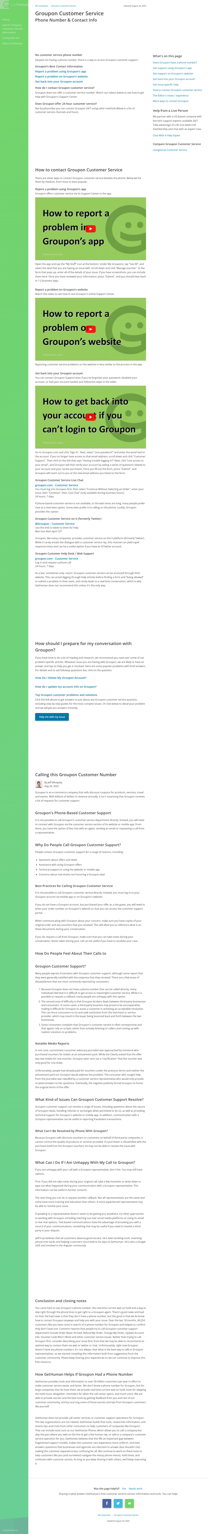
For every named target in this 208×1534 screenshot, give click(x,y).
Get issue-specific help (165, 84)
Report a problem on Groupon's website (61, 76)
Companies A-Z (10, 38)
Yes (124, 1488)
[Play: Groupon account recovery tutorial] (90, 417)
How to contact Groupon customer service (177, 90)
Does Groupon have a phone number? (175, 62)
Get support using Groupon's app (172, 68)
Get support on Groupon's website (173, 73)
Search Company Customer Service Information (12, 28)
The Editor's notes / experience (171, 95)
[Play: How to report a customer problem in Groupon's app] (90, 228)
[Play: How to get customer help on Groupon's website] (90, 329)
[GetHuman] (14, 4)
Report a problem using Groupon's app (60, 71)
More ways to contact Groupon (171, 101)
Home (5, 19)
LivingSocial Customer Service (170, 150)
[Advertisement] (90, 140)
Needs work (135, 1488)
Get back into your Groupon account (59, 81)
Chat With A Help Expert (166, 135)
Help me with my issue (52, 717)
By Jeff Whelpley (53, 782)
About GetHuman (12, 43)
